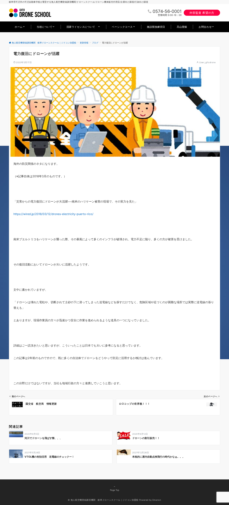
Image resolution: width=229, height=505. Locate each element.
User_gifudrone (207, 62)
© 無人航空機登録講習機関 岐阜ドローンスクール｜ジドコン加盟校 (103, 500)
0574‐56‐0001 (167, 11)
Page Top (114, 490)
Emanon (156, 500)
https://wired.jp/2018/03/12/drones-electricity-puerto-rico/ (53, 214)
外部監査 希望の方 (201, 12)
